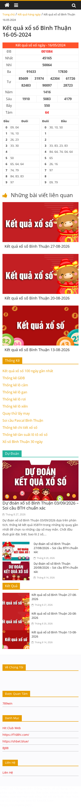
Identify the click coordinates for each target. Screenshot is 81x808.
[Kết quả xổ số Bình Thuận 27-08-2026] (40, 204)
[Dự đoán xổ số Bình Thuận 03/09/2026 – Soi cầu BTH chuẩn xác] (40, 463)
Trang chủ (8, 14)
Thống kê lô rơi (14, 399)
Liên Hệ (7, 772)
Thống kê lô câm (15, 385)
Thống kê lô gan (14, 392)
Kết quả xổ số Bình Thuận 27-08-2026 (37, 246)
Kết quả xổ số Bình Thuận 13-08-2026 (37, 349)
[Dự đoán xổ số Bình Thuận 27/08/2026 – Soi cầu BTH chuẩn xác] (17, 544)
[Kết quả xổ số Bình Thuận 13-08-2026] (40, 308)
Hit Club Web (11, 728)
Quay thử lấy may (16, 413)
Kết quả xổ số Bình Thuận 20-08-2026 (37, 298)
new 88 (31, 801)
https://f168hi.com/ (15, 735)
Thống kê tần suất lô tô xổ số (25, 434)
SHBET (4, 788)
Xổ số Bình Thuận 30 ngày (22, 441)
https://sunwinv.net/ (16, 805)
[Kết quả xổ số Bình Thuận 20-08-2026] (40, 256)
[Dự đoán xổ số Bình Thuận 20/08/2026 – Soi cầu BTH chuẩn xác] (17, 564)
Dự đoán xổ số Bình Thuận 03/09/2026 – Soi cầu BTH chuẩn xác (40, 505)
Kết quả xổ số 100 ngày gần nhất (27, 371)
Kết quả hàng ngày (29, 14)
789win (7, 703)
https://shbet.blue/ (15, 741)
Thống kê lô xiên (15, 406)
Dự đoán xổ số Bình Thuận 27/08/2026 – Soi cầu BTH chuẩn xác (56, 548)
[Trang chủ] (7, 5)
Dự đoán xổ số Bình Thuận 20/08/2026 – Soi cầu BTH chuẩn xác (56, 568)
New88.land (45, 801)
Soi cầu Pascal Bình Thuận (22, 420)
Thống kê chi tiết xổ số (19, 427)
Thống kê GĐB (13, 378)
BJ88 (5, 748)
